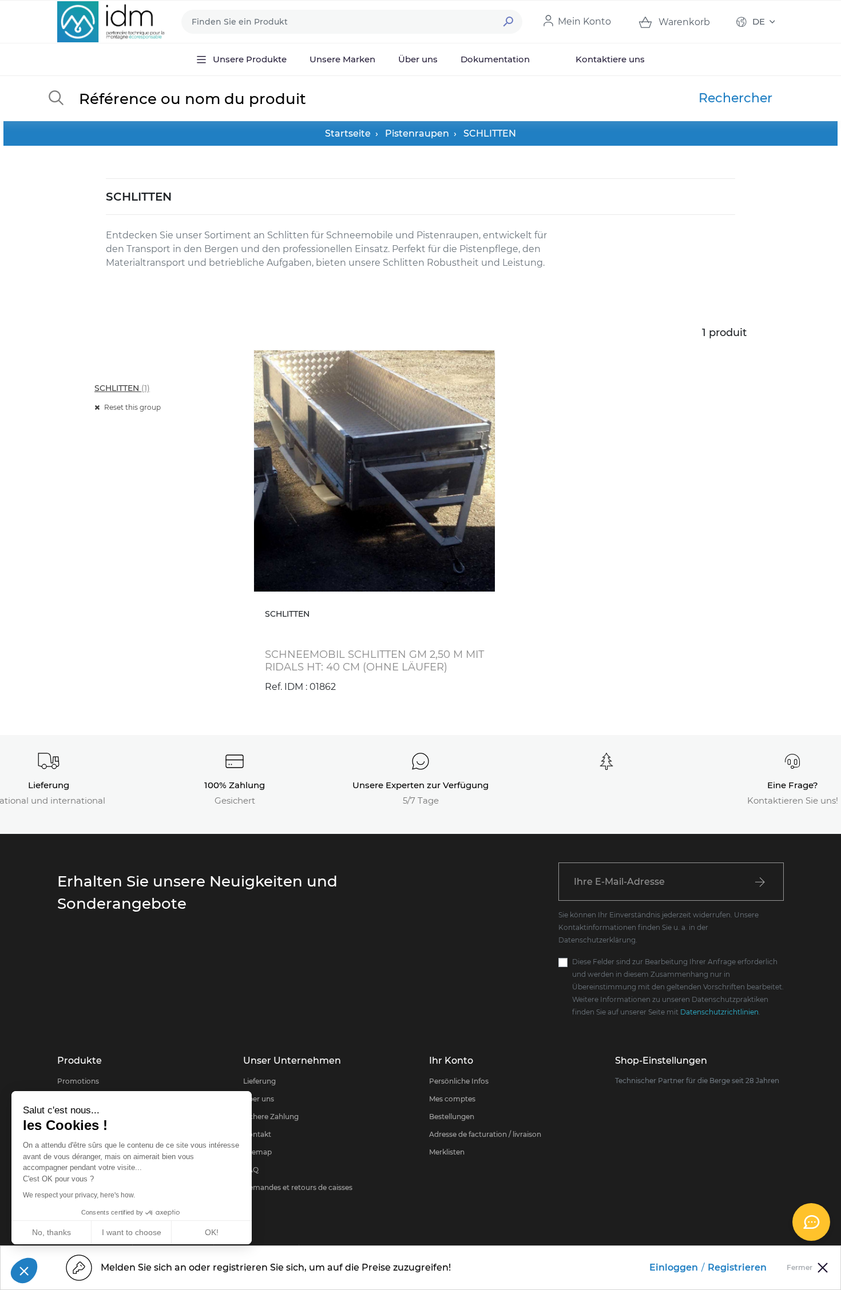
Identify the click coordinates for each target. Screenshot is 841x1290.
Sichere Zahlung (271, 1116)
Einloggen (673, 1267)
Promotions (78, 1081)
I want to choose (131, 1232)
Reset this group (131, 407)
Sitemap (257, 1152)
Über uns (258, 1099)
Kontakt (257, 1134)
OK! (212, 1232)
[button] (24, 1270)
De (758, 21)
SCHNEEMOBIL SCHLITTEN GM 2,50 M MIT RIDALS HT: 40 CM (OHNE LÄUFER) (374, 660)
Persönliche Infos (459, 1081)
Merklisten (447, 1152)
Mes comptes (452, 1099)
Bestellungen (451, 1116)
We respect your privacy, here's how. (79, 1195)
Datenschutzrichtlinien (719, 1012)
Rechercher (735, 98)
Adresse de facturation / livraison (485, 1134)
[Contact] (811, 1222)
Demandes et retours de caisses (297, 1187)
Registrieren (737, 1267)
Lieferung (259, 1081)
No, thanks (51, 1232)
